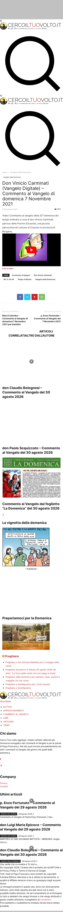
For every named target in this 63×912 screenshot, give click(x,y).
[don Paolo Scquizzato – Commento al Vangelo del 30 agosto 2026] (31, 422)
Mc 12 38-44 (9, 279)
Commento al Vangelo (21, 275)
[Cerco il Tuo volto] (30, 29)
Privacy (3, 783)
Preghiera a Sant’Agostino (18, 688)
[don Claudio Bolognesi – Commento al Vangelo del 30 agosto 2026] (31, 361)
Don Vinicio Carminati (43, 275)
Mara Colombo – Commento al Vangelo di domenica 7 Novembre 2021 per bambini (15, 320)
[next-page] (3, 514)
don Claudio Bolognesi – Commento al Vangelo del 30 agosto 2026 (26, 392)
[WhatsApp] (42, 297)
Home (4, 172)
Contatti (4, 786)
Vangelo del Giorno (8, 814)
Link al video (7, 268)
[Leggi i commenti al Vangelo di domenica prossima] (26, 649)
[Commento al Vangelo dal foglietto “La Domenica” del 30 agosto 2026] (31, 477)
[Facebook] (20, 297)
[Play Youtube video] (31, 250)
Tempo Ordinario (24, 279)
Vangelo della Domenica (12, 177)
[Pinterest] (34, 297)
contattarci (45, 899)
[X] (27, 297)
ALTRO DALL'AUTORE (40, 335)
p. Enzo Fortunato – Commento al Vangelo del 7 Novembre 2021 (47, 318)
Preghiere (12, 656)
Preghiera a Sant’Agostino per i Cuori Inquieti (28, 684)
